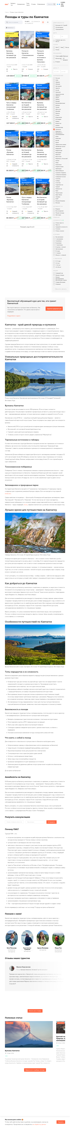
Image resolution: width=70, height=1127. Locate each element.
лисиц (26, 504)
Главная (7, 12)
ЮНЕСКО (8, 494)
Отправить (51, 822)
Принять (61, 1122)
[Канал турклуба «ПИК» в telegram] (57, 4)
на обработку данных (39, 1124)
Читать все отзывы (35, 1011)
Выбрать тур (13, 4)
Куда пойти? (10, 1023)
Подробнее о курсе (13, 316)
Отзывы (33, 4)
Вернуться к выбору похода (35, 1070)
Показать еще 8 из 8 (27, 227)
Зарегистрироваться (54, 309)
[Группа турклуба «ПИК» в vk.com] (59, 4)
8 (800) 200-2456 (63, 4)
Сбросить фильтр (61, 289)
